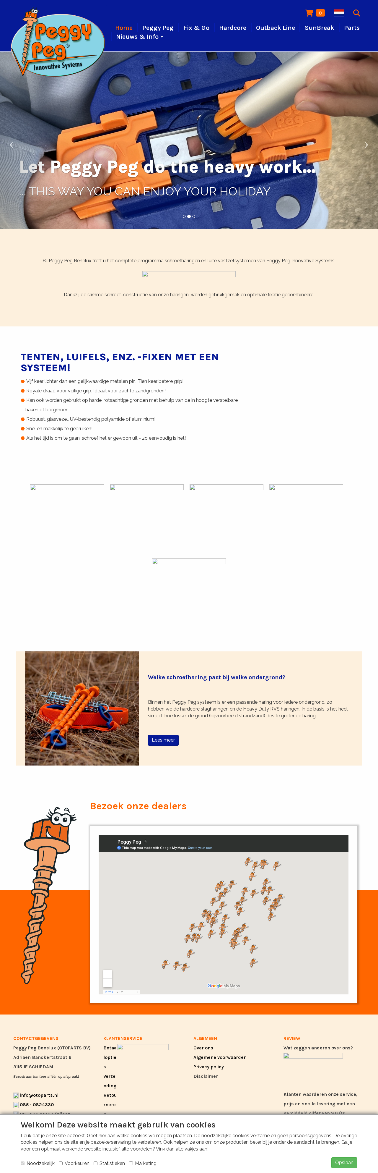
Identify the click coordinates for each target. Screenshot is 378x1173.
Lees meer (163, 740)
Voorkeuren (77, 1163)
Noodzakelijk (41, 1163)
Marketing (146, 1163)
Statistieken (112, 1163)
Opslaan (344, 1162)
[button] (28, 140)
